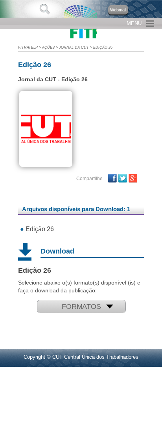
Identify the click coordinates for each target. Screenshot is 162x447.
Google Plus (133, 178)
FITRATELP (28, 47)
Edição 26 (102, 47)
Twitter (122, 178)
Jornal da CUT (74, 47)
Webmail (118, 9)
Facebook (112, 178)
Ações (48, 47)
